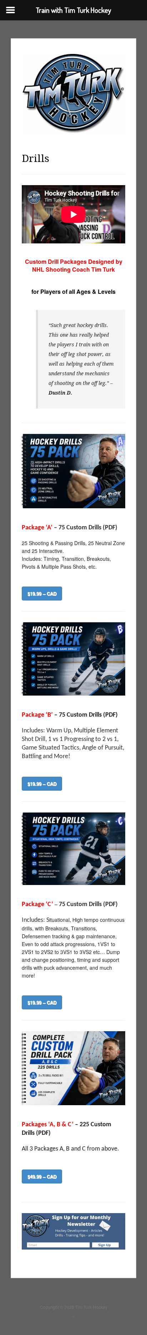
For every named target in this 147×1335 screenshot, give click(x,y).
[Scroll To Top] (73, 1317)
